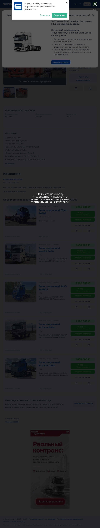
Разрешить (59, 15)
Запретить (45, 15)
